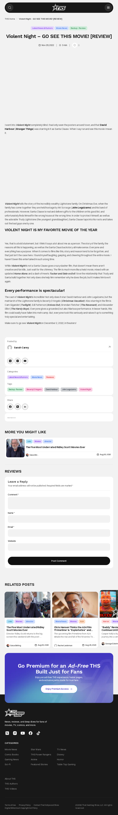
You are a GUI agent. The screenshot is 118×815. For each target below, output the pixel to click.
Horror (106, 621)
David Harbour (52, 389)
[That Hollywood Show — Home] (59, 7)
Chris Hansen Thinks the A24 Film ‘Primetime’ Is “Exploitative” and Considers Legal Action (73, 628)
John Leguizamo (81, 207)
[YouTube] (25, 361)
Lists (29, 441)
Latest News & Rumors (42, 28)
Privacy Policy (25, 805)
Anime (34, 759)
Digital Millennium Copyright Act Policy (21, 808)
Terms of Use (10, 805)
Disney (60, 754)
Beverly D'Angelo (34, 389)
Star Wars (36, 749)
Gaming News (12, 759)
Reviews (50, 377)
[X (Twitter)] (10, 361)
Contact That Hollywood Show (46, 805)
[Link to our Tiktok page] (38, 733)
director (47, 441)
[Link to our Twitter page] (7, 733)
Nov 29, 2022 (48, 45)
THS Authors (11, 783)
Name (11, 513)
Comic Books (12, 754)
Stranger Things (24, 128)
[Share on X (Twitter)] (18, 407)
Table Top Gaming (66, 764)
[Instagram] (18, 361)
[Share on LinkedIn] (25, 407)
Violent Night (85, 389)
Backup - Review (78, 28)
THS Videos (11, 788)
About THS (10, 778)
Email (11, 527)
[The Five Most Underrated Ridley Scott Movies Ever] (15, 448)
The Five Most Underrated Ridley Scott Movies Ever (55, 447)
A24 (82, 621)
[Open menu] (108, 7)
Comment (13, 494)
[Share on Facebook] (10, 407)
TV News (61, 749)
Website (12, 541)
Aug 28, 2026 (105, 454)
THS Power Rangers (41, 754)
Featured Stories (39, 764)
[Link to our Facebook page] (30, 733)
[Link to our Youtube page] (22, 733)
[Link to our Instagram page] (14, 733)
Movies (38, 441)
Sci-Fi (8, 764)
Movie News (61, 28)
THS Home (10, 19)
